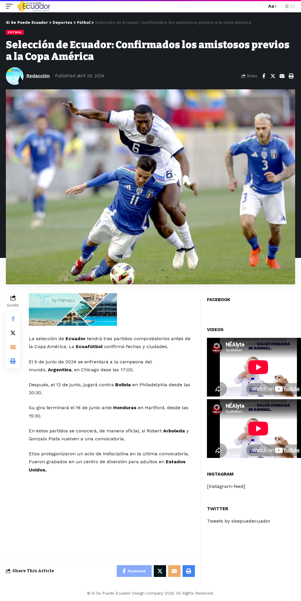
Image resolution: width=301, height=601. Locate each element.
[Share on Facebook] (264, 76)
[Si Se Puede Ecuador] (33, 6)
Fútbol (15, 32)
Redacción (38, 75)
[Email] (282, 76)
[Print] (291, 76)
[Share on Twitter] (273, 76)
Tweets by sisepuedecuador (238, 521)
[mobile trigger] (11, 6)
